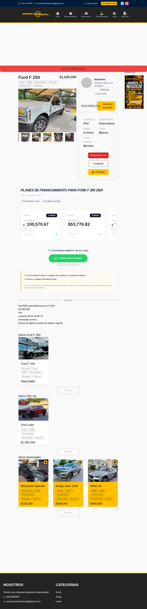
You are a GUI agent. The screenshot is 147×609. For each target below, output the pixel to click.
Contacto (100, 172)
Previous (20, 110)
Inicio (58, 592)
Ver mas (68, 390)
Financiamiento (98, 155)
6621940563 (12, 597)
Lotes (58, 601)
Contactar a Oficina (70, 258)
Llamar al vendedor (108, 106)
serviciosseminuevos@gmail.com (51, 3)
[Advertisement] (73, 48)
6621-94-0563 (26, 3)
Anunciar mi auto (109, 3)
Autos (59, 597)
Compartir (98, 163)
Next (72, 110)
